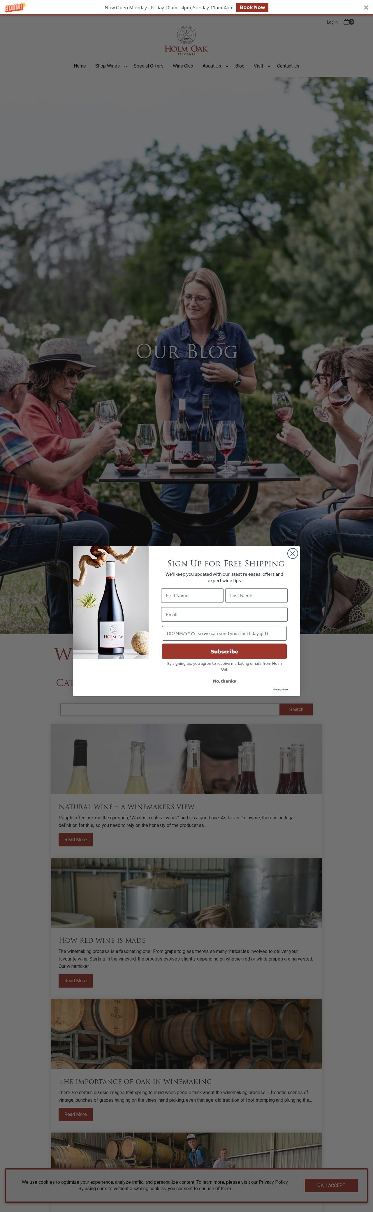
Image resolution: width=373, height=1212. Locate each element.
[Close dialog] (293, 553)
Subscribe (224, 651)
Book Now (252, 7)
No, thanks (224, 680)
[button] (186, 7)
